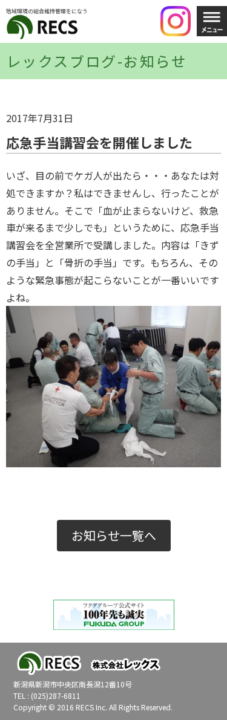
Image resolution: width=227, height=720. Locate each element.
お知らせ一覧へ (113, 535)
